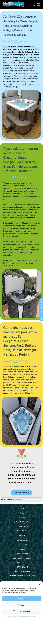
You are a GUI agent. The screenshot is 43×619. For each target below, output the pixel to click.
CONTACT (22, 535)
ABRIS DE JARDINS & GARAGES (22, 576)
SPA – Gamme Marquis (22, 558)
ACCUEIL (22, 517)
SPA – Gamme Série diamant (22, 563)
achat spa (30, 49)
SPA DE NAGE (22, 567)
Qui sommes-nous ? (22, 522)
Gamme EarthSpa (22, 554)
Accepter (21, 599)
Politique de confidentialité (28, 616)
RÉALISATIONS (22, 531)
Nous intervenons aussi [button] (13, 499)
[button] (40, 584)
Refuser (21, 605)
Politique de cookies (12, 616)
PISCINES (22, 549)
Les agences (22, 526)
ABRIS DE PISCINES (22, 571)
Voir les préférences (21, 611)
